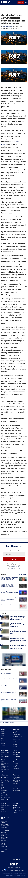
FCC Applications (5, 797)
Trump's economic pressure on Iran (8, 700)
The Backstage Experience (5, 770)
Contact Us (4, 779)
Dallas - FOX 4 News (16, 808)
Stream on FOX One (5, 818)
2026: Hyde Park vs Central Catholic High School (7, 672)
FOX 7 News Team (4, 784)
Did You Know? (16, 790)
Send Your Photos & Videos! (17, 784)
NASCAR (3, 811)
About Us (4, 775)
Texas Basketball (5, 813)
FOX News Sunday (4, 742)
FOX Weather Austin (4, 760)
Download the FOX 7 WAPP (16, 781)
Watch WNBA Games (4, 847)
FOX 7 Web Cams (17, 787)
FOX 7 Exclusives (16, 751)
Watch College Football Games (5, 825)
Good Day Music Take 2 (5, 767)
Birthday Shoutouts (15, 732)
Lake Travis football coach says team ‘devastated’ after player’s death (18, 618)
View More (22, 574)
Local (2, 731)
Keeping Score (16, 734)
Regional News (16, 804)
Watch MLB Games (4, 828)
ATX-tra (15, 770)
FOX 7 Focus (16, 758)
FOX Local (4, 750)
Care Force (15, 763)
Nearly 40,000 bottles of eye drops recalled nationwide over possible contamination (9, 578)
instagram (14, 859)
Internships (4, 790)
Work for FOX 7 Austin (5, 788)
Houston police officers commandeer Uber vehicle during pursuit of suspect (7, 585)
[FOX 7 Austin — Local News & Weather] (5, 2)
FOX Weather (16, 788)
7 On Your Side (16, 756)
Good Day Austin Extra (5, 763)
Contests (15, 746)
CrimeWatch (16, 754)
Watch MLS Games (4, 850)
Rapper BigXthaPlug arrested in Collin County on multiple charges (9, 591)
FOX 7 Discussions (16, 767)
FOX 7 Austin (16, 26)
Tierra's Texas (4, 754)
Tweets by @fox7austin (7, 723)
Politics (3, 737)
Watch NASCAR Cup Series (5, 831)
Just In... (4, 574)
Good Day (16, 729)
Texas (2, 735)
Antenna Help (4, 799)
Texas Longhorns (5, 805)
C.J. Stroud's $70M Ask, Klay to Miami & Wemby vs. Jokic (8, 693)
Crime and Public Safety (5, 739)
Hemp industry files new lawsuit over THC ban (9, 679)
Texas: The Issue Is (17, 760)
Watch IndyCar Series (5, 834)
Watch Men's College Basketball (4, 839)
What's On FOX (5, 777)
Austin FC (3, 807)
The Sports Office (5, 758)
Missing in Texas (17, 765)
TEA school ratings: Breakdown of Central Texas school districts (18, 624)
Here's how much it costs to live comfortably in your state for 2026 (9, 605)
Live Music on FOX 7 (16, 740)
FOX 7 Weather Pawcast (16, 777)
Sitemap (3, 745)
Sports (3, 803)
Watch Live (20, 2)
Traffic (3, 733)
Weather (16, 775)
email (20, 859)
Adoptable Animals (15, 743)
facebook (8, 859)
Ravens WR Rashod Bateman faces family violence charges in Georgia (9, 599)
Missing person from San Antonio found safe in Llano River (18, 631)
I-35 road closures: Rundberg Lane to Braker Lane (8, 686)
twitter (11, 859)
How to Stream (5, 752)
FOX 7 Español (5, 756)
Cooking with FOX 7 (17, 737)
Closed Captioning (4, 793)
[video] (23, 673)
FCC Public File (5, 795)
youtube (17, 859)
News (21, 26)
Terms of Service (15, 568)
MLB (2, 809)
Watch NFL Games (4, 821)
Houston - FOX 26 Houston (17, 811)
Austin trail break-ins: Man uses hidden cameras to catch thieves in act (18, 647)
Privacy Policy (15, 566)
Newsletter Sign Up (5, 781)
